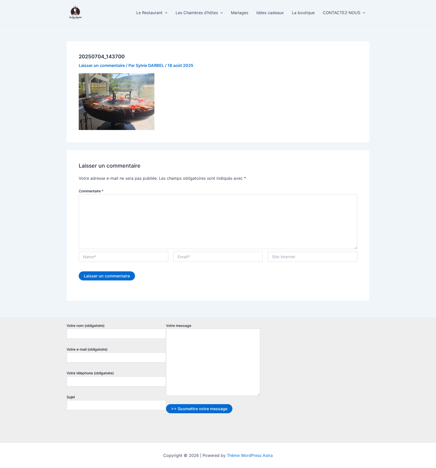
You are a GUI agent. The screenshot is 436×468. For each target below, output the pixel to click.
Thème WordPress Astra (250, 455)
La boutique (303, 12)
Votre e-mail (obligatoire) (87, 349)
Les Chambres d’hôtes (197, 12)
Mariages (239, 12)
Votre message (178, 325)
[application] (165, 13)
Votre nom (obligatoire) (85, 325)
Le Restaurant (149, 12)
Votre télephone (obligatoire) (90, 373)
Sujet (71, 397)
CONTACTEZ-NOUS (341, 12)
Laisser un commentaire (102, 65)
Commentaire (91, 191)
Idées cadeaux (270, 12)
